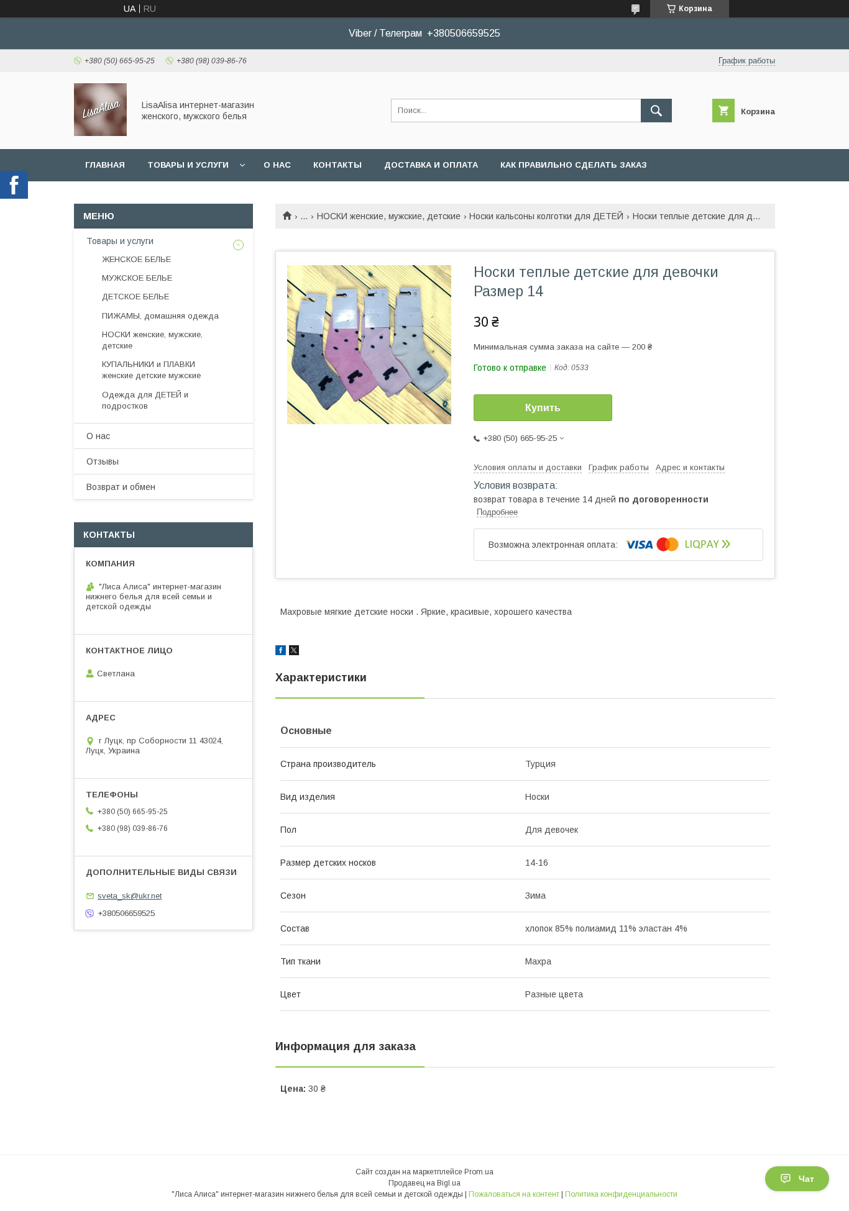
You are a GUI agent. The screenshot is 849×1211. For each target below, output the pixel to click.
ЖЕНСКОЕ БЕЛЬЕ (136, 259)
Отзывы (102, 461)
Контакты (337, 165)
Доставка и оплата (431, 165)
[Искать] (656, 110)
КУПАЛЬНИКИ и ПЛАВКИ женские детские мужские (151, 370)
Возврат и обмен (120, 487)
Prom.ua (478, 1172)
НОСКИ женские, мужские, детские (389, 216)
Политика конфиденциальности (621, 1194)
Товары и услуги (188, 165)
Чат (806, 1179)
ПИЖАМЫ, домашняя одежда (160, 315)
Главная (105, 165)
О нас (277, 165)
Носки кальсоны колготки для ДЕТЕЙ (546, 216)
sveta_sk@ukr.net (130, 895)
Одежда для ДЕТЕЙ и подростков (145, 400)
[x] (294, 652)
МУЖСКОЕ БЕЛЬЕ (137, 278)
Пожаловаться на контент (514, 1194)
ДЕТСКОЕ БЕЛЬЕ (135, 296)
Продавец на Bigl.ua (424, 1183)
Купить (543, 407)
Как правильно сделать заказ (573, 165)
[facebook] (280, 652)
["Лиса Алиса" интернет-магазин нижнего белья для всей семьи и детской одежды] (100, 133)
